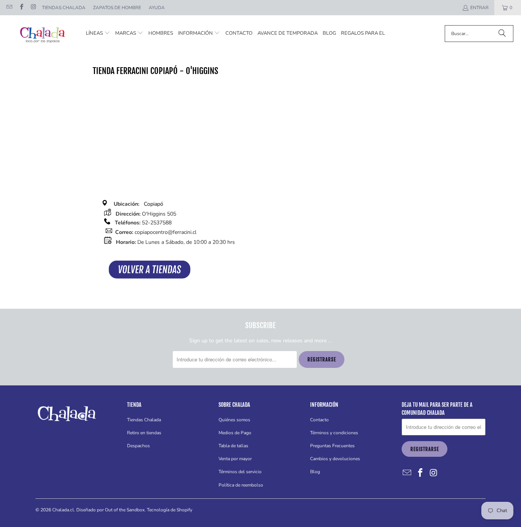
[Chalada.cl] (43, 33)
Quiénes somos (234, 420)
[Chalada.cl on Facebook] (21, 8)
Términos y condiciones (334, 433)
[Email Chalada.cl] (9, 8)
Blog (315, 472)
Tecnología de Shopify (169, 510)
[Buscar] (501, 33)
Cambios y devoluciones (335, 459)
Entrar (479, 8)
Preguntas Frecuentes (332, 446)
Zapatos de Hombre (117, 8)
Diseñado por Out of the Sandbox (110, 510)
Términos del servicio (240, 472)
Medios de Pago (235, 433)
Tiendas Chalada (63, 8)
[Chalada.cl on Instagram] (33, 8)
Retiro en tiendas (144, 433)
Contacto (319, 420)
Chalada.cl (63, 510)
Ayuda (157, 8)
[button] (98, 33)
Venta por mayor (235, 459)
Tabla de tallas (233, 446)
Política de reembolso (241, 485)
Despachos (138, 446)
